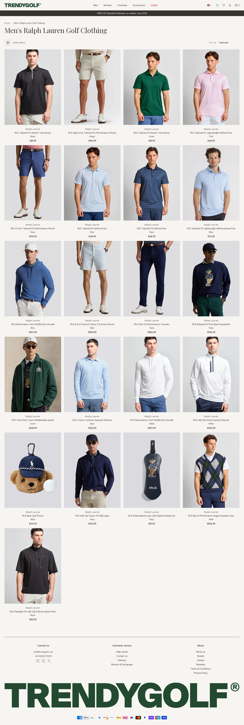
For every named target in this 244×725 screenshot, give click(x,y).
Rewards (200, 664)
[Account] (229, 5)
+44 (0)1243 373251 (43, 656)
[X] (49, 661)
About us (200, 651)
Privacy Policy (201, 673)
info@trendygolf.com (43, 652)
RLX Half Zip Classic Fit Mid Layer (92, 515)
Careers (200, 660)
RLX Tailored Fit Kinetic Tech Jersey (33, 132)
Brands (200, 656)
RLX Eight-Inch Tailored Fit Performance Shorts (92, 132)
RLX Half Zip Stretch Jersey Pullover (211, 420)
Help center (122, 651)
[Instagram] (37, 661)
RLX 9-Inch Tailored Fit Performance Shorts (33, 228)
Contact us (122, 656)
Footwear (122, 5)
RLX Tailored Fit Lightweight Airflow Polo (211, 132)
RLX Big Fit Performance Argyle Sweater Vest (211, 515)
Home (7, 23)
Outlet (154, 5)
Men (95, 5)
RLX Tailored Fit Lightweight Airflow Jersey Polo (211, 228)
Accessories (139, 5)
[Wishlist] (223, 5)
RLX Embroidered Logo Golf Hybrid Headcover (151, 515)
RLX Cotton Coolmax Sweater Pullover (92, 420)
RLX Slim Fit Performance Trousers (151, 324)
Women (108, 5)
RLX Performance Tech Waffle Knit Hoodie (33, 324)
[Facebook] (43, 661)
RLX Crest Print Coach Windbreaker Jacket (33, 420)
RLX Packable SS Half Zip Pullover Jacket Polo (33, 611)
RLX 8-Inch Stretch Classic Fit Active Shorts (92, 324)
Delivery (122, 660)
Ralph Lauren (33, 129)
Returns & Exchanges (122, 664)
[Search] (217, 5)
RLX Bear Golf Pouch (32, 515)
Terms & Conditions (200, 668)
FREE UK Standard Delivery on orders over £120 (122, 13)
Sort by (212, 42)
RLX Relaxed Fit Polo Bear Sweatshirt (211, 324)
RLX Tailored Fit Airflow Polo (92, 228)
